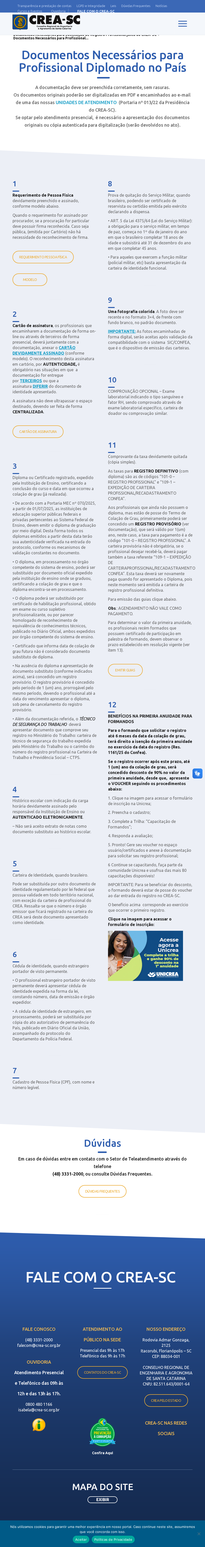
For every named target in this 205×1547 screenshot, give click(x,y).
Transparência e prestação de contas (44, 6)
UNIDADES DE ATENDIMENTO (86, 102)
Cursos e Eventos (30, 11)
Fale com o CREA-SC (95, 11)
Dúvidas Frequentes (135, 6)
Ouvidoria (58, 11)
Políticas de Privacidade (113, 1539)
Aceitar (81, 1539)
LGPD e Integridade (90, 6)
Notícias (161, 6)
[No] (198, 1533)
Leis (113, 6)
